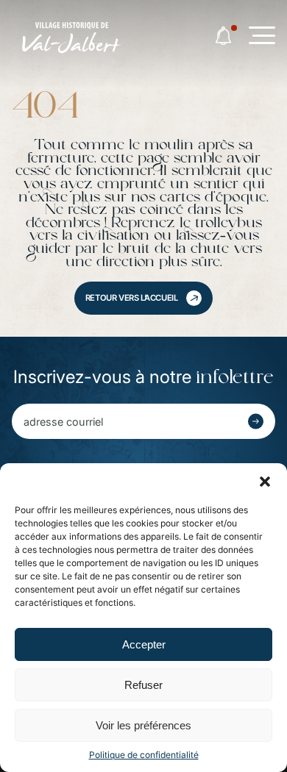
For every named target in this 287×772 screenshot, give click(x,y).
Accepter (144, 644)
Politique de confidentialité (144, 754)
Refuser (143, 685)
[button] (265, 481)
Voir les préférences (143, 725)
